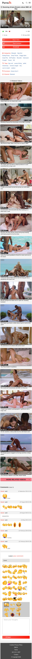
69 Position (12, 58)
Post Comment (17, 43)
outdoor (13, 68)
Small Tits (5, 58)
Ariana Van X (14, 71)
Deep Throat (14, 55)
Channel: (7, 74)
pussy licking (18, 63)
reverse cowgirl (14, 65)
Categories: (7, 53)
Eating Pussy (6, 55)
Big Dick (19, 53)
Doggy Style (22, 55)
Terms (16, 649)
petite (24, 63)
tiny (21, 65)
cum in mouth (6, 68)
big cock (10, 63)
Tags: (6, 63)
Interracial (26, 58)
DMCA (16, 647)
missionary (5, 65)
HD (14, 60)
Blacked (12, 74)
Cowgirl (4, 60)
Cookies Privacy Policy (16, 645)
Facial (9, 60)
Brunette (19, 58)
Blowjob (13, 53)
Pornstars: (7, 71)
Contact (16, 654)
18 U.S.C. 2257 (16, 652)
